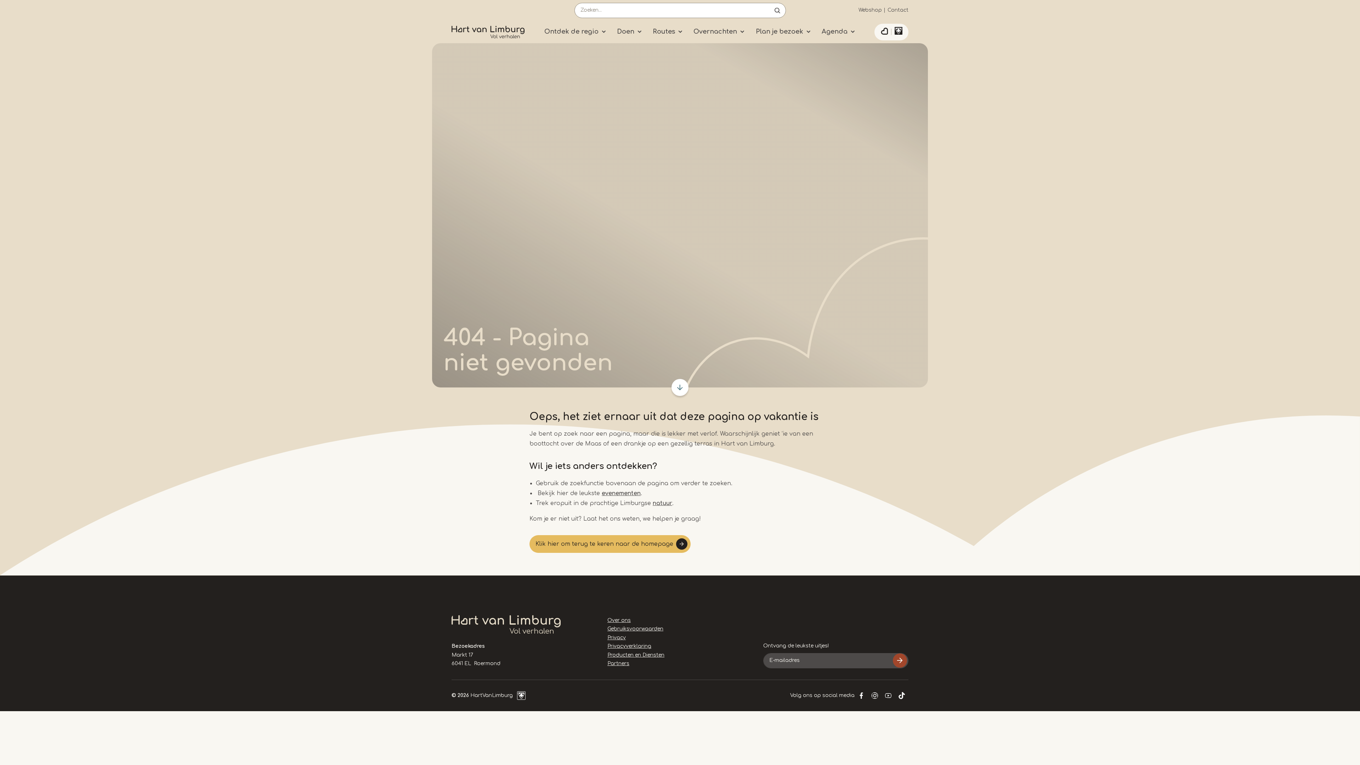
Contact (898, 10)
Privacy (616, 637)
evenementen (621, 493)
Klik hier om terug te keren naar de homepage (604, 544)
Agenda (835, 31)
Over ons (619, 620)
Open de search (777, 10)
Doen (625, 31)
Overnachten (715, 31)
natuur (662, 503)
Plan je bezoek (779, 31)
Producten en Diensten (635, 655)
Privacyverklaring (629, 646)
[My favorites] (884, 32)
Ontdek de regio (571, 31)
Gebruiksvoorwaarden (635, 628)
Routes (664, 31)
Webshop (870, 10)
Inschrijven (900, 660)
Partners (618, 663)
